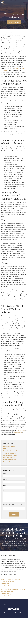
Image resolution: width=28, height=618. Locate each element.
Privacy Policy (15, 612)
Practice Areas (8, 443)
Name (5, 473)
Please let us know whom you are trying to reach (13, 505)
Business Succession (10, 462)
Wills (4, 449)
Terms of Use (7, 612)
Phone (5, 479)
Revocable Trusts (9, 446)
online (16, 68)
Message (6, 491)
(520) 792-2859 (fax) (6, 585)
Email (5, 485)
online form (21, 430)
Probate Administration (10, 451)
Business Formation (9, 459)
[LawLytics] (14, 608)
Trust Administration (9, 453)
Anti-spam (21, 612)
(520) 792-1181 (15, 22)
